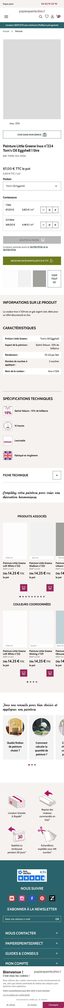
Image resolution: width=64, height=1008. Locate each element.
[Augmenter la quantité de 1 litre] (55, 210)
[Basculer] (57, 475)
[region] (32, 90)
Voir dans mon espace (29, 134)
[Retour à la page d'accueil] (32, 11)
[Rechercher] (40, 17)
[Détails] (23, 587)
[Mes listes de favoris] (47, 17)
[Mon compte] (52, 17)
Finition (7, 179)
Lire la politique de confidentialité (16, 995)
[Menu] (7, 17)
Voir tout (54, 279)
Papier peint (8, 4)
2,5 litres (10, 219)
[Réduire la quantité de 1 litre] (43, 210)
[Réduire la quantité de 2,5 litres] (43, 225)
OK (57, 919)
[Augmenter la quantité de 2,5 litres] (55, 225)
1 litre (8, 204)
